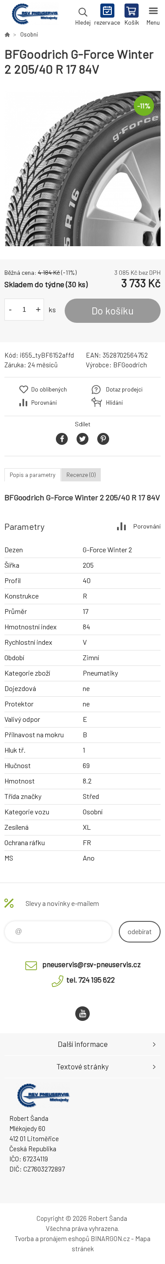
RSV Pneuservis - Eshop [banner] (34, 15)
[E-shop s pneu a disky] (7, 34)
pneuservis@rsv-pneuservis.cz (91, 964)
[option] (82, 168)
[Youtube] (82, 1013)
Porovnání (44, 402)
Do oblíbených (49, 389)
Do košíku (113, 310)
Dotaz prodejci (124, 389)
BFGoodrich (130, 365)
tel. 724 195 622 (90, 979)
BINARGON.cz (110, 1238)
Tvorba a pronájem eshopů (52, 1238)
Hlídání (114, 402)
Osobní (29, 34)
